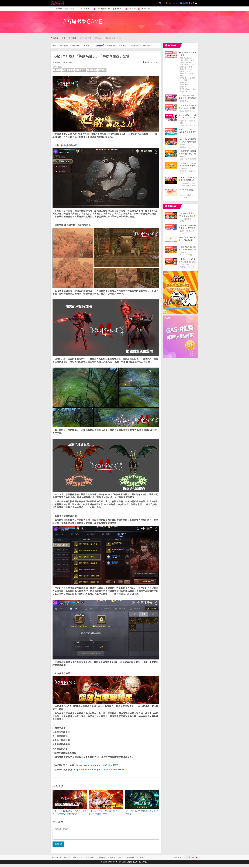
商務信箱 (131, 8)
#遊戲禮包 (183, 73)
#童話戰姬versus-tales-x (188, 147)
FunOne (146, 8)
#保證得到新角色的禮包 (187, 159)
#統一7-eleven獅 (185, 255)
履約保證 (67, 857)
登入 (161, 3)
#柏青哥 (182, 91)
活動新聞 (111, 46)
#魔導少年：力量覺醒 (187, 78)
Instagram (172, 3)
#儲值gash (190, 231)
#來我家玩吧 (183, 85)
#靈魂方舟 (183, 69)
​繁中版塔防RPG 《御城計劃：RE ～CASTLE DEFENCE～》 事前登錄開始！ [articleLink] (194, 117)
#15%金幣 (183, 233)
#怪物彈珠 (182, 157)
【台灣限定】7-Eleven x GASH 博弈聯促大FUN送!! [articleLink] (187, 165)
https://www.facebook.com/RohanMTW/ (97, 765)
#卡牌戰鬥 (183, 71)
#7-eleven (183, 169)
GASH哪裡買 (90, 857)
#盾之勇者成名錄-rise (187, 111)
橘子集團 (140, 857)
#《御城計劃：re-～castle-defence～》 (194, 125)
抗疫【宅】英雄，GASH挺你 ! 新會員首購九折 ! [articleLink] (187, 132)
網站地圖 (111, 857)
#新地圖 (102, 70)
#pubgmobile (184, 185)
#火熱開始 (183, 121)
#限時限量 (183, 67)
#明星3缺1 (183, 267)
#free (190, 69)
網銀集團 (130, 857)
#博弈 (190, 71)
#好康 (181, 65)
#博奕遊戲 (183, 171)
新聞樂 (71, 8)
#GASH (182, 221)
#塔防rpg (182, 123)
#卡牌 (181, 60)
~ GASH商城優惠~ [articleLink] (187, 190)
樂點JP (121, 857)
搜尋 (193, 3)
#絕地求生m (195, 185)
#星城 (186, 60)
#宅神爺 (182, 62)
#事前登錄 (192, 121)
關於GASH (56, 857)
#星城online (189, 65)
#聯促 (181, 173)
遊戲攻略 (122, 46)
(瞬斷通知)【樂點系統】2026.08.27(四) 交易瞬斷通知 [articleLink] (187, 240)
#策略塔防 (182, 87)
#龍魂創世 (190, 62)
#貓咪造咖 (182, 253)
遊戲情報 (72, 38)
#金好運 (182, 231)
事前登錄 (134, 46)
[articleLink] (70, 803)
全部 (54, 46)
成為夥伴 (102, 857)
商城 (118, 8)
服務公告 (146, 46)
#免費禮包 (182, 82)
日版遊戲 (87, 46)
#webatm (182, 195)
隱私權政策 (77, 857)
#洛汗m (56, 70)
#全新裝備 (80, 70)
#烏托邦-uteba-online (187, 89)
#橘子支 (190, 195)
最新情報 (64, 46)
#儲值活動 (191, 171)
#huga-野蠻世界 (185, 219)
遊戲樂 (58, 8)
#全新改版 (91, 70)
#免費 (192, 60)
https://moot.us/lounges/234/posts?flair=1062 (99, 769)
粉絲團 (185, 3)
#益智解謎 (191, 73)
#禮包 (190, 67)
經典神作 (76, 46)
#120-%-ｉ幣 (184, 265)
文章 (63, 38)
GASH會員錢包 (102, 8)
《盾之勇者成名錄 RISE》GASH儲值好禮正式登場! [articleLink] (187, 107)
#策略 (181, 58)
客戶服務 (85, 8)
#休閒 (181, 76)
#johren (182, 145)
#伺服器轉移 (68, 70)
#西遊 (188, 91)
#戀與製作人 (183, 101)
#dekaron (188, 58)
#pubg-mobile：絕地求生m (189, 183)
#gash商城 (183, 80)
